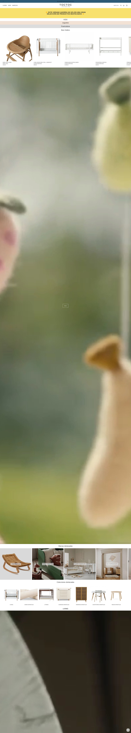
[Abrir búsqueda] (120, 5)
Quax (65, 305)
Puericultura (65, 26)
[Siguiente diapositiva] (126, 48)
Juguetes (65, 23)
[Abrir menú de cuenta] (123, 5)
